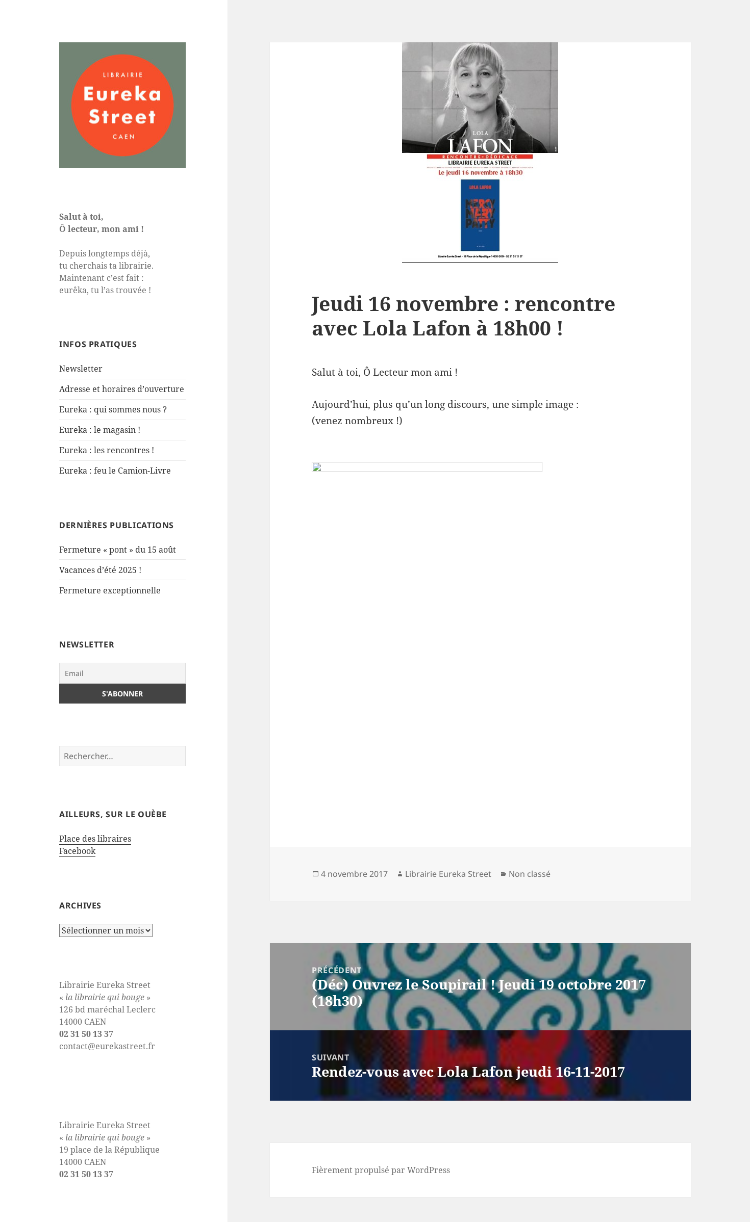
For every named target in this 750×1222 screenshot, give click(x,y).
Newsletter (81, 368)
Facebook (77, 850)
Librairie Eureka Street (448, 873)
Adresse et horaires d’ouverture (121, 389)
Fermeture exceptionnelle (110, 590)
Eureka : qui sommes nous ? (113, 409)
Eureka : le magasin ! (99, 429)
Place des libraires (95, 838)
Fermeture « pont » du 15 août (117, 549)
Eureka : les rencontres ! (106, 450)
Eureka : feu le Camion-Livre (115, 470)
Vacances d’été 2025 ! (100, 570)
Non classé (530, 873)
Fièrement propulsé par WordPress (381, 1170)
